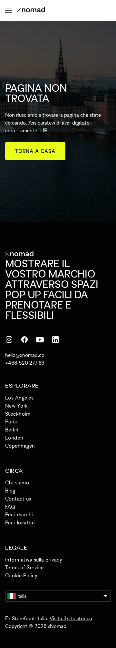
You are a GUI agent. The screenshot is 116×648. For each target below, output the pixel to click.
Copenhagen (20, 445)
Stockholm (17, 413)
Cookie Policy (21, 575)
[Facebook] (24, 339)
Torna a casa (35, 151)
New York (16, 405)
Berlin (12, 429)
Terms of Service (24, 567)
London (14, 437)
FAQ (10, 506)
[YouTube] (40, 339)
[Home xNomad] (31, 10)
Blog (10, 490)
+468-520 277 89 (24, 362)
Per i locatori (20, 522)
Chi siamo (17, 482)
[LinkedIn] (55, 339)
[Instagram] (9, 339)
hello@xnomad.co (24, 355)
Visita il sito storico (71, 618)
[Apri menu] (8, 10)
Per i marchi (19, 514)
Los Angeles (19, 397)
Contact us (18, 498)
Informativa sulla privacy (33, 559)
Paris (11, 421)
